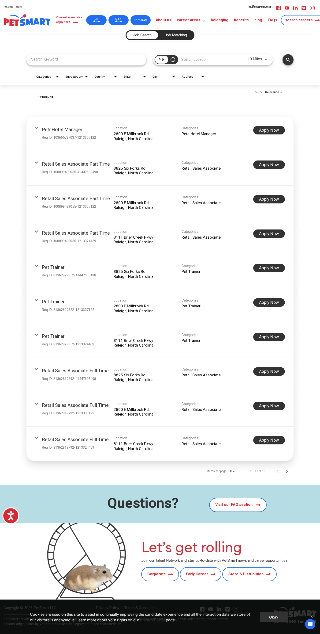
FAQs (272, 20)
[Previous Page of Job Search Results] (277, 471)
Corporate (141, 20)
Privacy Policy (152, 620)
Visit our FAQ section (234, 504)
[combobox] (86, 59)
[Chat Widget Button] (310, 624)
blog (258, 20)
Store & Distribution (246, 574)
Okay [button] (273, 617)
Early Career (197, 574)
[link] (160, 134)
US (96, 20)
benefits (241, 20)
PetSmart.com (13, 6)
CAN (118, 20)
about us (163, 20)
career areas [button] (188, 20)
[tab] (142, 35)
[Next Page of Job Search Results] (287, 471)
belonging (219, 20)
